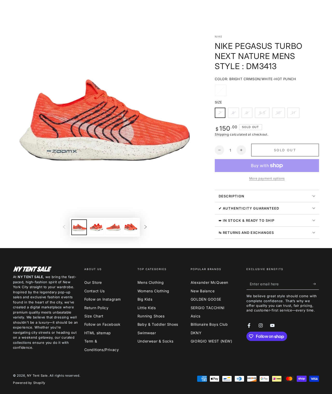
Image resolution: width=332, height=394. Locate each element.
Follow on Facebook (102, 324)
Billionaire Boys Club (209, 324)
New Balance (203, 291)
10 (280, 114)
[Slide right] (145, 227)
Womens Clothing (153, 291)
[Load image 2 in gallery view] (96, 227)
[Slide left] (64, 227)
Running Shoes (151, 316)
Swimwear (146, 333)
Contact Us (94, 291)
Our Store (93, 282)
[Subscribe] (316, 283)
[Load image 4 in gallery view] (130, 227)
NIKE (218, 36)
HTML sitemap (97, 333)
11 (295, 114)
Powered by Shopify (29, 383)
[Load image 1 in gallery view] (79, 227)
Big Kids (145, 299)
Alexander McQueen (209, 282)
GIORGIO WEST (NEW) (211, 341)
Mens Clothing (150, 282)
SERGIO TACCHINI (208, 308)
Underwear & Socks (155, 341)
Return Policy (96, 308)
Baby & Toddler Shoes (157, 324)
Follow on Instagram (102, 299)
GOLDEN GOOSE (206, 299)
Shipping (222, 134)
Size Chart (93, 316)
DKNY (196, 333)
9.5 (264, 114)
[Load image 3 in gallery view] (113, 227)
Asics (195, 316)
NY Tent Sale (37, 375)
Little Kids (146, 308)
